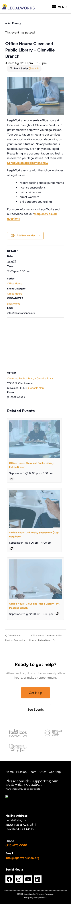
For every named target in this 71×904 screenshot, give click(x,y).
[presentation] (34, 439)
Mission (21, 772)
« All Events (13, 23)
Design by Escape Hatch (35, 897)
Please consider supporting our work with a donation (31, 782)
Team (32, 772)
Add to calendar (26, 235)
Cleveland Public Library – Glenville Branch (31, 378)
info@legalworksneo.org (22, 858)
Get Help (55, 772)
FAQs (42, 772)
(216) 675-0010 (16, 845)
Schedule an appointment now (27, 162)
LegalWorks (13, 303)
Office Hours (14, 283)
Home (9, 772)
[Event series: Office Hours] (12, 479)
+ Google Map (36, 388)
